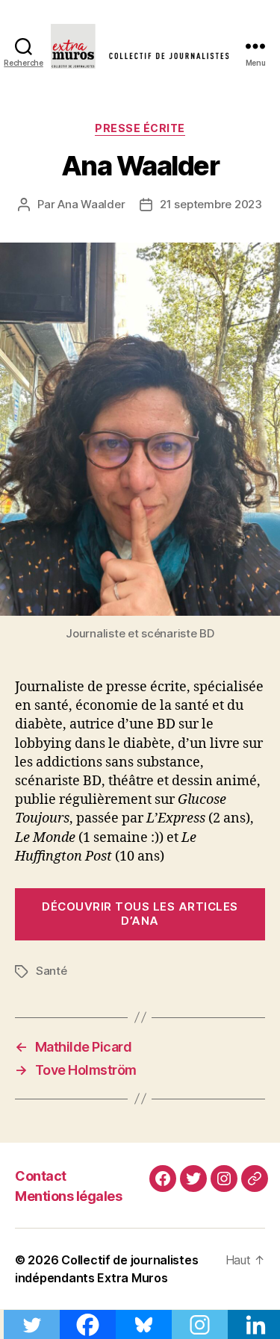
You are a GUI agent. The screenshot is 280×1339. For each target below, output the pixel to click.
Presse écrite (140, 128)
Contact (40, 1176)
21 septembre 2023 (211, 204)
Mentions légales (68, 1196)
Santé (51, 971)
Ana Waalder (91, 204)
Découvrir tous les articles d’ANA (140, 913)
